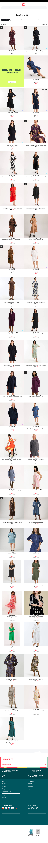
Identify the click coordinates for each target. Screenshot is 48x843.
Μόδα (7, 11)
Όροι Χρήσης (4, 786)
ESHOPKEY (7, 822)
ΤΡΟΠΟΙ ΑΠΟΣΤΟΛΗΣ (14, 816)
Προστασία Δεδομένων (5, 788)
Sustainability (30, 786)
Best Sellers (23, 11)
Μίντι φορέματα (5, 19)
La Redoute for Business (33, 11)
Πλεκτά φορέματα (24, 19)
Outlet (12, 11)
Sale (17, 11)
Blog (2, 798)
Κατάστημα (4, 797)
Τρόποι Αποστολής (31, 788)
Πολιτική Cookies (4, 789)
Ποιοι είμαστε (4, 783)
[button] (2, 7)
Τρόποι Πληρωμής (31, 789)
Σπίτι (3, 11)
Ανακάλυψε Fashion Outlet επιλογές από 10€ (24, 0)
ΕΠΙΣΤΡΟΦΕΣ (3, 816)
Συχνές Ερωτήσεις (31, 784)
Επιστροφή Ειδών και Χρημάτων (7, 791)
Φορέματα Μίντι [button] (24, 15)
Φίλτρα (43, 24)
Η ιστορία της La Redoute (6, 784)
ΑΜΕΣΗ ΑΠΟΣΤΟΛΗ (14, 19)
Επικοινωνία (30, 783)
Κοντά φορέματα (34, 19)
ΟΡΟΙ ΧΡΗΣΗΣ (8, 816)
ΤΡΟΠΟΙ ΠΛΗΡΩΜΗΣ (21, 816)
